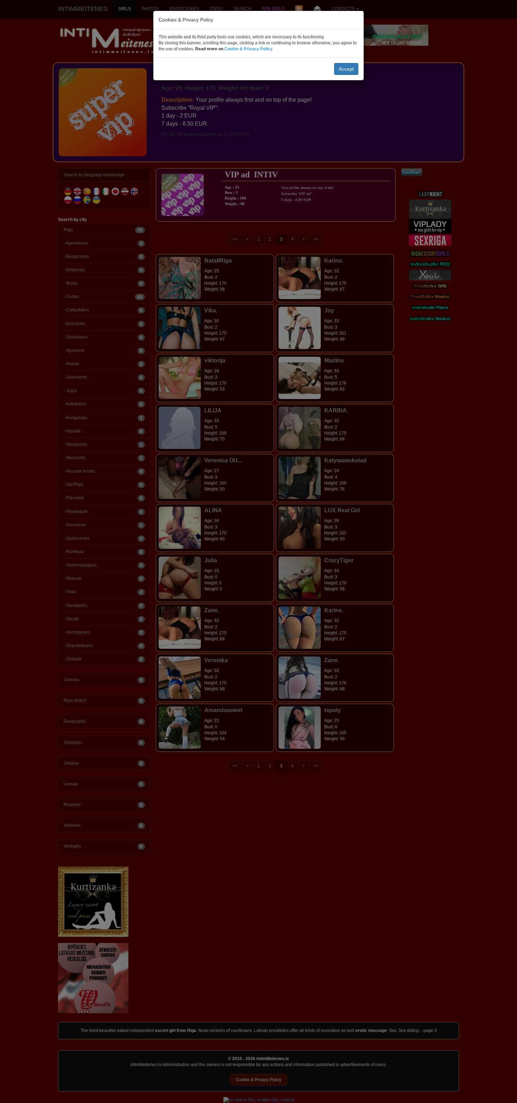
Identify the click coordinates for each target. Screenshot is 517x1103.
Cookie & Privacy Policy (248, 48)
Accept (346, 69)
